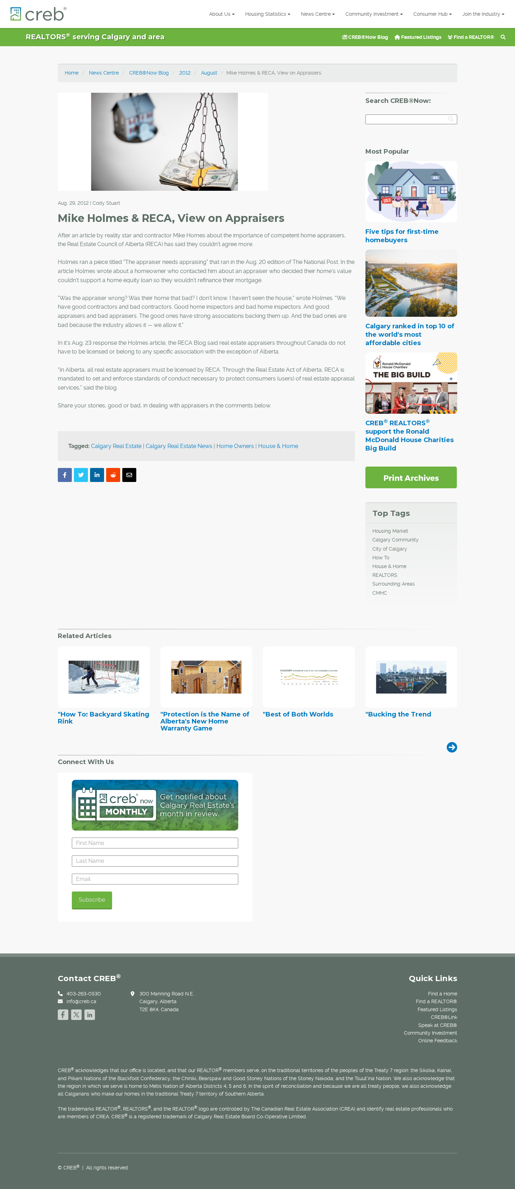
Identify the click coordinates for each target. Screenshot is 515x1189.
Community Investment (372, 14)
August (209, 73)
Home (71, 73)
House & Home (278, 446)
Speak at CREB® (437, 1025)
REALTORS (384, 575)
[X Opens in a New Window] (76, 1014)
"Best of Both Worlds (298, 714)
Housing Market (390, 531)
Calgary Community (395, 540)
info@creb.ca (81, 1001)
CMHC (379, 593)
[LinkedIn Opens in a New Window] (89, 1014)
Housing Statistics (265, 14)
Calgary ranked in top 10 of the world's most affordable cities (409, 334)
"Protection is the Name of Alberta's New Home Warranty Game (204, 721)
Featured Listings (420, 37)
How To (380, 557)
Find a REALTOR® (473, 37)
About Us (220, 14)
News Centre (316, 14)
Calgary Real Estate (116, 446)
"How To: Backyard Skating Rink (103, 718)
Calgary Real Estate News (179, 446)
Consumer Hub (430, 14)
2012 (185, 73)
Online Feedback (437, 1040)
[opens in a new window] (411, 477)
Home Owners (235, 446)
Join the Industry (481, 14)
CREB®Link (444, 1017)
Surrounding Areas (393, 584)
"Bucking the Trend (398, 714)
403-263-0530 (84, 993)
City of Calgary (389, 549)
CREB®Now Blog (367, 37)
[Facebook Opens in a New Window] (63, 1014)
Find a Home (442, 993)
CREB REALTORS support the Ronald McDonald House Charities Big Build (409, 435)
